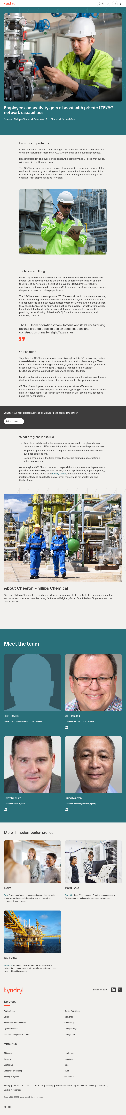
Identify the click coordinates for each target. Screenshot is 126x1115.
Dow (6, 895)
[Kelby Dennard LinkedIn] (5, 809)
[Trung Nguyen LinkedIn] (66, 809)
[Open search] (115, 3)
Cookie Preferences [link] (12, 1090)
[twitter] (120, 990)
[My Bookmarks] (108, 3)
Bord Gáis (69, 895)
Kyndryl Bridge (59, 473)
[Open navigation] (121, 3)
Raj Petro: (8, 965)
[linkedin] (113, 990)
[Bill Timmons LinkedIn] (66, 727)
